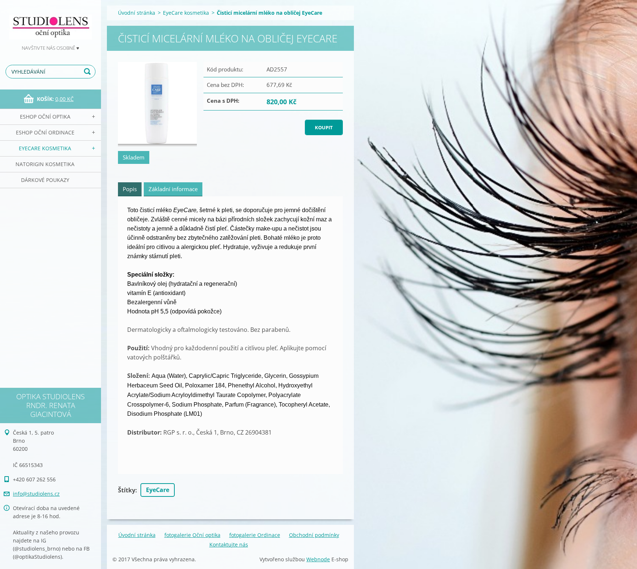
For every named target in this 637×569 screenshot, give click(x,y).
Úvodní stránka (136, 12)
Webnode (318, 559)
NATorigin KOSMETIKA (44, 164)
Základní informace (173, 189)
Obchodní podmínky (314, 534)
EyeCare (157, 490)
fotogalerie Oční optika (192, 534)
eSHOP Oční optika (45, 116)
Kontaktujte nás (228, 544)
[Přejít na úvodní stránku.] (50, 22)
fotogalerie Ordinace (254, 534)
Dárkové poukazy (45, 179)
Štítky (126, 490)
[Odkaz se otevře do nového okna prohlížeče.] (157, 104)
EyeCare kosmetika (45, 148)
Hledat (88, 71)
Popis (130, 189)
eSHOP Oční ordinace (45, 132)
